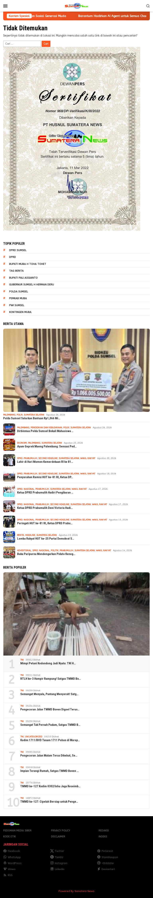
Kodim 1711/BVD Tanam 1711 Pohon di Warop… (50, 740)
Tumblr (59, 857)
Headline (30, 535)
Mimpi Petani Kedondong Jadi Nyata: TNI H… (48, 663)
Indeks (103, 836)
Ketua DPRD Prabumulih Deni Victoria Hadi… (45, 508)
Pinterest (107, 851)
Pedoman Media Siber (17, 830)
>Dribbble (108, 863)
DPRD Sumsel (17, 250)
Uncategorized (33, 736)
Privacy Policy (60, 830)
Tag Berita (16, 270)
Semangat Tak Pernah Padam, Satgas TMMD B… (50, 725)
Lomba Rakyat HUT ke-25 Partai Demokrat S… (45, 538)
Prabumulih (30, 458)
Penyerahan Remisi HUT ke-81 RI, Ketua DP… (45, 477)
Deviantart (108, 869)
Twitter (59, 851)
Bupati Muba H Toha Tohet (27, 263)
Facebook (14, 851)
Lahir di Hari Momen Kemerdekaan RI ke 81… (45, 462)
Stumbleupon (110, 857)
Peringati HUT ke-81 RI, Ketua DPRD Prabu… (45, 523)
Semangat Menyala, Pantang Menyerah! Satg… (49, 694)
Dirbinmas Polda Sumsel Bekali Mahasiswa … (45, 431)
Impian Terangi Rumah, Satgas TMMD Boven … (49, 771)
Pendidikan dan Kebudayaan (46, 427)
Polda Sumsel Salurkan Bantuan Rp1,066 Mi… (31, 418)
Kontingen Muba (20, 312)
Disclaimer (58, 836)
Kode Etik (9, 836)
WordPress (15, 863)
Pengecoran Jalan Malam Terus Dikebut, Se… (48, 755)
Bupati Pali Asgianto (23, 277)
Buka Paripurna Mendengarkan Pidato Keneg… (46, 554)
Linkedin (59, 869)
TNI (22, 660)
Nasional (29, 489)
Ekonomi (22, 443)
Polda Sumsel (18, 291)
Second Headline (48, 458)
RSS (10, 875)
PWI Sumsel (16, 305)
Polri (20, 414)
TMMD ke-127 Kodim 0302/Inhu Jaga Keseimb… (50, 786)
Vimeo (12, 869)
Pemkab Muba (18, 298)
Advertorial (24, 550)
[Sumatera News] (76, 5)
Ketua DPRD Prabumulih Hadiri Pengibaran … (45, 492)
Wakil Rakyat (87, 458)
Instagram (61, 863)
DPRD (12, 256)
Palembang (9, 414)
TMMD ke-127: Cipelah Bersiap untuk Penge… (49, 801)
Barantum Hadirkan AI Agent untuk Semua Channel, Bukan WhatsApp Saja (95, 16)
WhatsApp (14, 857)
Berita (20, 535)
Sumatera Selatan (34, 414)
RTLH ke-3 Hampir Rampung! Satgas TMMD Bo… (50, 678)
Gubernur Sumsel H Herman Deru (31, 284)
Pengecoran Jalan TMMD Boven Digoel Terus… (49, 709)
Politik (55, 550)
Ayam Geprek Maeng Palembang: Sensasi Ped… (47, 446)
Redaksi (104, 830)
